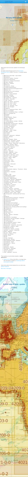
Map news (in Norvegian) (6, 268)
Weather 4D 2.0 (7, 259)
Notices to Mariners (5, 266)
